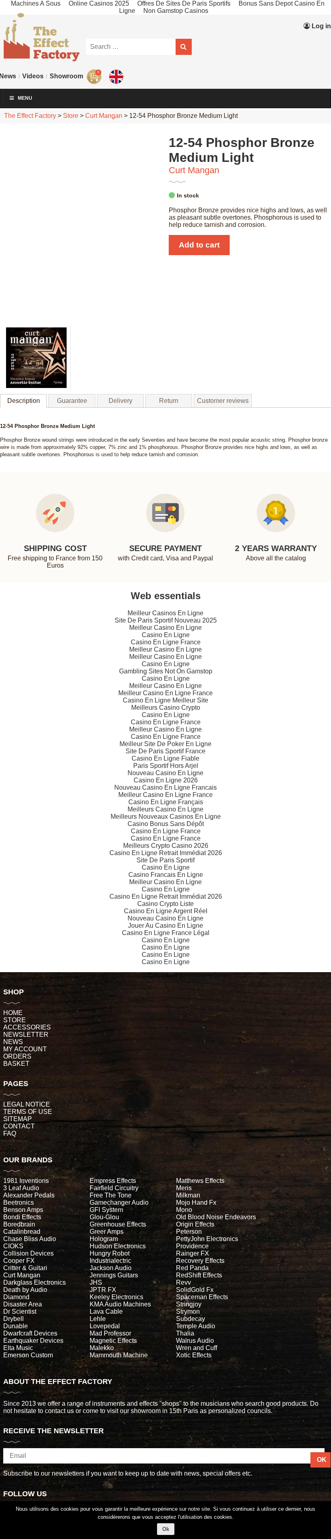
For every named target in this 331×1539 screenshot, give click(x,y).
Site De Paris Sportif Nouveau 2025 (166, 620)
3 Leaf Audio (21, 1188)
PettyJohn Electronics (207, 1238)
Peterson (189, 1231)
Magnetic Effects (113, 1340)
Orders (17, 1056)
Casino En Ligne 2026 (166, 780)
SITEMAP (17, 1118)
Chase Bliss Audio (29, 1238)
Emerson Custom (28, 1355)
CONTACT (19, 1126)
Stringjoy (188, 1304)
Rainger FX (192, 1253)
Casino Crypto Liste (165, 903)
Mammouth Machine (119, 1355)
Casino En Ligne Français (165, 802)
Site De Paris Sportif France (165, 751)
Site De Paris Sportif (165, 860)
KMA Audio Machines (120, 1304)
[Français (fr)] (117, 58)
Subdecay (190, 1318)
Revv (183, 1282)
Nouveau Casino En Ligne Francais (165, 787)
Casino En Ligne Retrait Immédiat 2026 (165, 852)
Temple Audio (195, 1326)
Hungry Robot (110, 1253)
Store (14, 1020)
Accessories (27, 1027)
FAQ (9, 1133)
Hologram (104, 1238)
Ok (165, 1529)
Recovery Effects (200, 1260)
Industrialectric (110, 1260)
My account (25, 1049)
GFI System (106, 1209)
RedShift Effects (199, 1275)
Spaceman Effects (202, 1297)
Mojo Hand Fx (196, 1202)
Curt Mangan (194, 170)
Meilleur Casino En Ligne (165, 627)
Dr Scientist (19, 1311)
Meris (184, 1188)
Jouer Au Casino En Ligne (165, 925)
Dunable (15, 1326)
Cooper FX (19, 1260)
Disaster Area (22, 1304)
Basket (16, 1063)
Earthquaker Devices (33, 1340)
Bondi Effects (22, 1217)
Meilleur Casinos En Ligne (165, 613)
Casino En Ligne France (166, 642)
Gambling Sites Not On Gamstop (165, 671)
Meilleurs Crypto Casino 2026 (165, 845)
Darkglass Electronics (34, 1282)
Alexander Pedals (28, 1195)
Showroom (66, 76)
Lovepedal (105, 1326)
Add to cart (199, 245)
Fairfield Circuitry (114, 1188)
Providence (192, 1246)
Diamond (16, 1297)
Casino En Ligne (166, 634)
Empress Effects (113, 1180)
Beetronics (18, 1202)
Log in (320, 26)
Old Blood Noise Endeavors (216, 1217)
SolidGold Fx (195, 1289)
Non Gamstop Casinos (175, 10)
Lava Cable (106, 1311)
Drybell (13, 1318)
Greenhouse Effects (118, 1224)
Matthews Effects (200, 1180)
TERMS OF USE (27, 1111)
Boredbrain (19, 1224)
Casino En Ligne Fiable (165, 758)
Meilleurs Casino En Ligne (165, 809)
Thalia (185, 1333)
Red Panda (192, 1267)
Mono (184, 1209)
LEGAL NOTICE (26, 1104)
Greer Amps (107, 1231)
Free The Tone (111, 1195)
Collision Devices (28, 1253)
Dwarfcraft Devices (30, 1333)
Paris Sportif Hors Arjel (165, 765)
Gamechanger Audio (119, 1202)
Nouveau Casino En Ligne (165, 773)
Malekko (102, 1347)
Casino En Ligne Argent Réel (165, 911)
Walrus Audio (195, 1340)
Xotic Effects (194, 1355)
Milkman (188, 1195)
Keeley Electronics (116, 1297)
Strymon (188, 1311)
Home (13, 1012)
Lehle (98, 1318)
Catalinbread (21, 1231)
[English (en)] (117, 74)
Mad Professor (110, 1333)
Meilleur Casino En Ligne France (165, 693)
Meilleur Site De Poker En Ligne (165, 743)
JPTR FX (103, 1289)
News (13, 1041)
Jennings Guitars (114, 1275)
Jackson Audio (111, 1267)
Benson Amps (23, 1209)
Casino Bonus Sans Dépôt (166, 823)
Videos (33, 76)
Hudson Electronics (118, 1246)
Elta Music (18, 1347)
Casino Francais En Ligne (165, 874)
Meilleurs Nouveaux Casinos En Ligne (166, 816)
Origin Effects (195, 1224)
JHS (96, 1282)
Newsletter (25, 1034)
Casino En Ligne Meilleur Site (165, 700)
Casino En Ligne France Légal (165, 932)
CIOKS (13, 1246)
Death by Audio (25, 1289)
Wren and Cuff (196, 1347)
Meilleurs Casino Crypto (165, 707)
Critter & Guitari (25, 1267)
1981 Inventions (26, 1180)
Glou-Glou (104, 1217)
